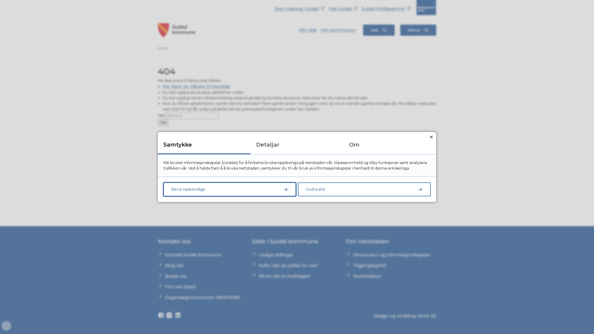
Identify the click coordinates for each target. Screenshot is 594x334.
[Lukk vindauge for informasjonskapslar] (431, 136)
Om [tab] (354, 144)
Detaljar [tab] (267, 144)
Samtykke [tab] (177, 144)
